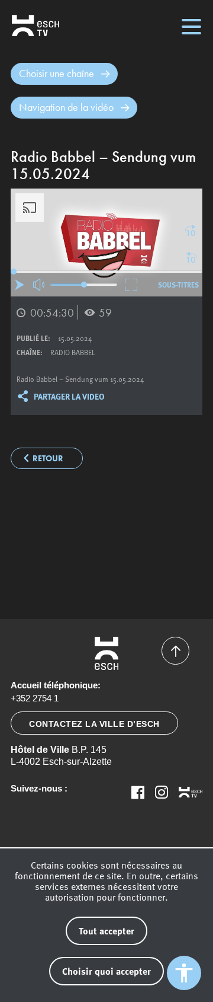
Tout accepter (106, 930)
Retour (48, 459)
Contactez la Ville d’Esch (94, 724)
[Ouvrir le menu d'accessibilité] (184, 973)
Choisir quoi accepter (106, 971)
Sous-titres (178, 284)
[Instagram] (161, 792)
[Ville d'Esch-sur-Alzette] (106, 653)
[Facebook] (138, 792)
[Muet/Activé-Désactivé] (39, 285)
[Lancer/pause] (19, 285)
